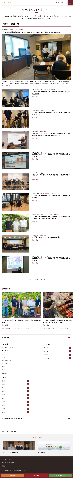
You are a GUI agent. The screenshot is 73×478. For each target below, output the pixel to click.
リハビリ (4, 357)
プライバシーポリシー (7, 459)
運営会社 (4, 466)
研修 (3, 370)
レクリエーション (7, 360)
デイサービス (6, 351)
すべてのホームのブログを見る (12, 418)
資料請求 (12, 475)
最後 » (49, 280)
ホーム (4, 354)
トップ (3, 431)
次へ (42, 280)
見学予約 (36, 475)
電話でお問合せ (60, 475)
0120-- (60, 2)
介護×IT (4, 373)
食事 (3, 367)
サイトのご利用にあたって (8, 462)
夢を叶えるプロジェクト (9, 348)
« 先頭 (23, 280)
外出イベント (6, 363)
